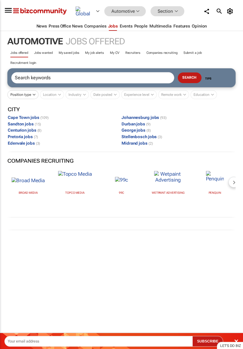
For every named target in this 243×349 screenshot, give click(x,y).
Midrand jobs (137, 143)
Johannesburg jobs (144, 117)
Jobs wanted (43, 53)
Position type (20, 95)
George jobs (136, 130)
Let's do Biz (230, 346)
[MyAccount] (231, 11)
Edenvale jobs (24, 143)
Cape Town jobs (28, 117)
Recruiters (132, 53)
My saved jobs (69, 53)
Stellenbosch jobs (142, 136)
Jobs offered (19, 53)
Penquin (215, 192)
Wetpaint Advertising (168, 192)
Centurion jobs (24, 130)
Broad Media (28, 192)
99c (121, 192)
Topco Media (74, 192)
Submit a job (192, 53)
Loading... (11, 276)
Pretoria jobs (23, 136)
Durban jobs (136, 124)
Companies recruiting (162, 53)
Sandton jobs (24, 124)
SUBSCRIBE (207, 341)
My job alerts (94, 53)
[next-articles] (233, 182)
